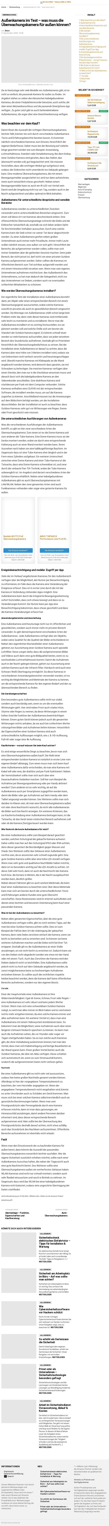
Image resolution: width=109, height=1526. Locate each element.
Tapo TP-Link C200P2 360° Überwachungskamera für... (96, 148)
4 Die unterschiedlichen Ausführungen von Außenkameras (89, 41)
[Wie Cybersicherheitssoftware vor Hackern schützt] (18, 1313)
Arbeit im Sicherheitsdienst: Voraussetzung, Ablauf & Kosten (55, 1407)
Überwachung (84, 197)
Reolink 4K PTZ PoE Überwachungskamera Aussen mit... (14, 537)
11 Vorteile (83, 76)
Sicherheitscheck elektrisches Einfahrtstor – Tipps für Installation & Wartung (54, 1242)
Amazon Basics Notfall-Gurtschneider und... (94, 117)
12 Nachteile (84, 79)
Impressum (9, 1471)
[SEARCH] (107, 2)
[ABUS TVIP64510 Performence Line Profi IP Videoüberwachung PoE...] (54, 517)
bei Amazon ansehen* (18, 550)
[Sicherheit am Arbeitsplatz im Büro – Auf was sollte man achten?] (18, 1280)
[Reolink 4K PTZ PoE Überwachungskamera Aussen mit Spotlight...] (18, 517)
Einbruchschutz (85, 192)
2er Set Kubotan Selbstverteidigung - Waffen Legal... (96, 101)
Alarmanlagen (84, 184)
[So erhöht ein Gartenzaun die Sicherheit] (18, 1346)
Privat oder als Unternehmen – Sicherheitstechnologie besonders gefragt (52, 1373)
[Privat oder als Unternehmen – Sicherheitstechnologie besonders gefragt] (18, 1376)
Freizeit (81, 195)
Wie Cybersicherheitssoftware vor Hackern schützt (54, 1309)
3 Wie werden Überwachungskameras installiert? (89, 33)
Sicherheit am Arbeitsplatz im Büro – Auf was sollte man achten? (54, 1276)
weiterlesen (45, 1262)
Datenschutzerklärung (13, 1474)
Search (11, 1476)
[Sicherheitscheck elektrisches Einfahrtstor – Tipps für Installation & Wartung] (18, 1244)
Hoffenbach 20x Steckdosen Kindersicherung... (95, 164)
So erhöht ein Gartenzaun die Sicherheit (53, 1341)
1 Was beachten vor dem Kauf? (92, 20)
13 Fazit (82, 81)
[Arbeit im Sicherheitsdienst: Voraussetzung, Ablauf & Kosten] (18, 1411)
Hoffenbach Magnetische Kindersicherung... (95, 132)
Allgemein (45, 1234)
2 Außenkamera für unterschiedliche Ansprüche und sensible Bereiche (93, 25)
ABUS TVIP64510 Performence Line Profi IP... (53, 537)
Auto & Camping (85, 190)
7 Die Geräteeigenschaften (90, 57)
